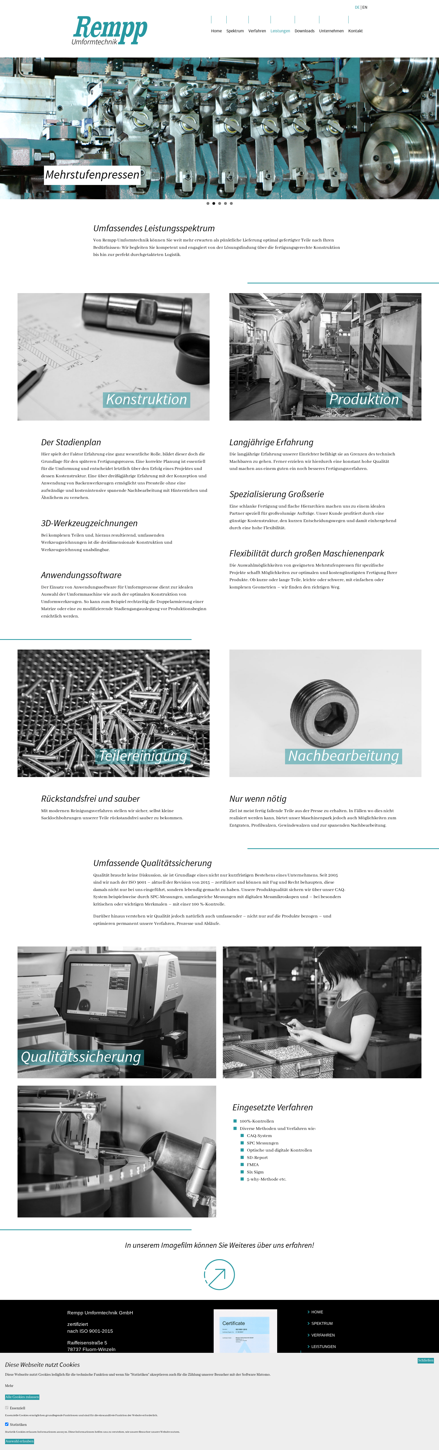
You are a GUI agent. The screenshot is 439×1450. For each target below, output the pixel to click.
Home (216, 31)
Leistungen (280, 31)
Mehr (9, 1386)
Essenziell (17, 1408)
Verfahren (257, 31)
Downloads (305, 31)
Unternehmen (331, 31)
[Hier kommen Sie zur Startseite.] (110, 30)
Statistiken (18, 1425)
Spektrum (235, 31)
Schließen (425, 1360)
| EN (363, 7)
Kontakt (355, 31)
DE (357, 7)
